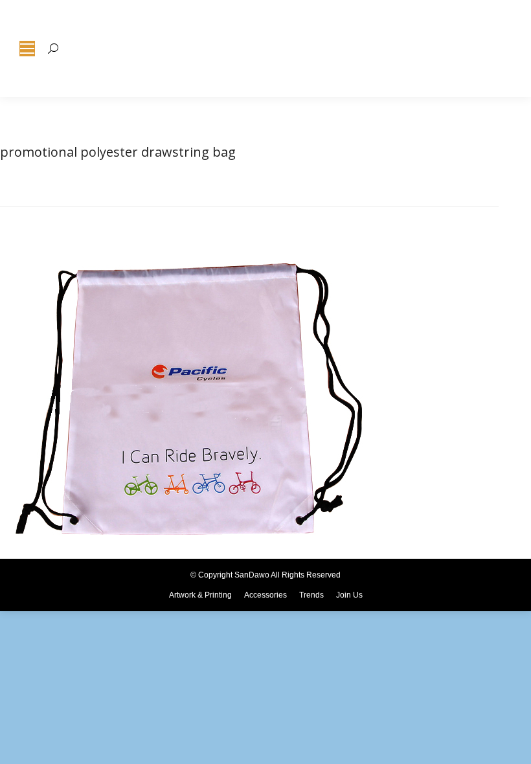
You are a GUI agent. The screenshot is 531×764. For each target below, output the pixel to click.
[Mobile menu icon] (27, 48)
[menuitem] (200, 595)
